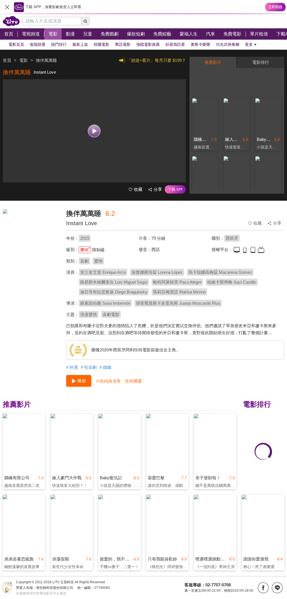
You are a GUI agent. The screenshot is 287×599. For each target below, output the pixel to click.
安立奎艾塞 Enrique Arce (103, 272)
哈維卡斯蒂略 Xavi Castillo (231, 282)
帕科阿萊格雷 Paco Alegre (177, 282)
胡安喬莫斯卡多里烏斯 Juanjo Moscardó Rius (178, 303)
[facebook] (263, 587)
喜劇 (84, 261)
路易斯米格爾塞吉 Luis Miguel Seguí (113, 282)
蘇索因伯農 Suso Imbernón (105, 303)
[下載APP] (175, 189)
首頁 (7, 60)
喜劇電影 (111, 314)
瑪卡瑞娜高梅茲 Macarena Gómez (220, 272)
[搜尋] (85, 21)
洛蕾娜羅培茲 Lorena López (157, 272)
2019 (84, 238)
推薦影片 (213, 62)
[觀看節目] (94, 131)
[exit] (7, 7)
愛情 (98, 261)
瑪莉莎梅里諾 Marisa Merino (179, 292)
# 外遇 (72, 367)
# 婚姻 (105, 367)
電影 (23, 60)
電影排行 (260, 62)
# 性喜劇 (89, 367)
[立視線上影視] (11, 21)
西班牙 (232, 238)
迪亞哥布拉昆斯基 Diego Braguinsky (113, 292)
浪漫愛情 (88, 314)
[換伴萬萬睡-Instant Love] (31, 249)
